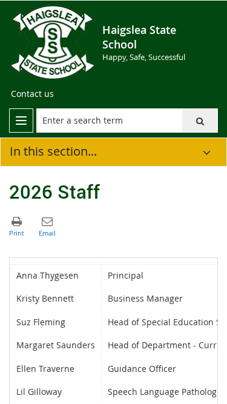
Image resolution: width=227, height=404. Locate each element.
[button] (200, 120)
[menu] (21, 120)
